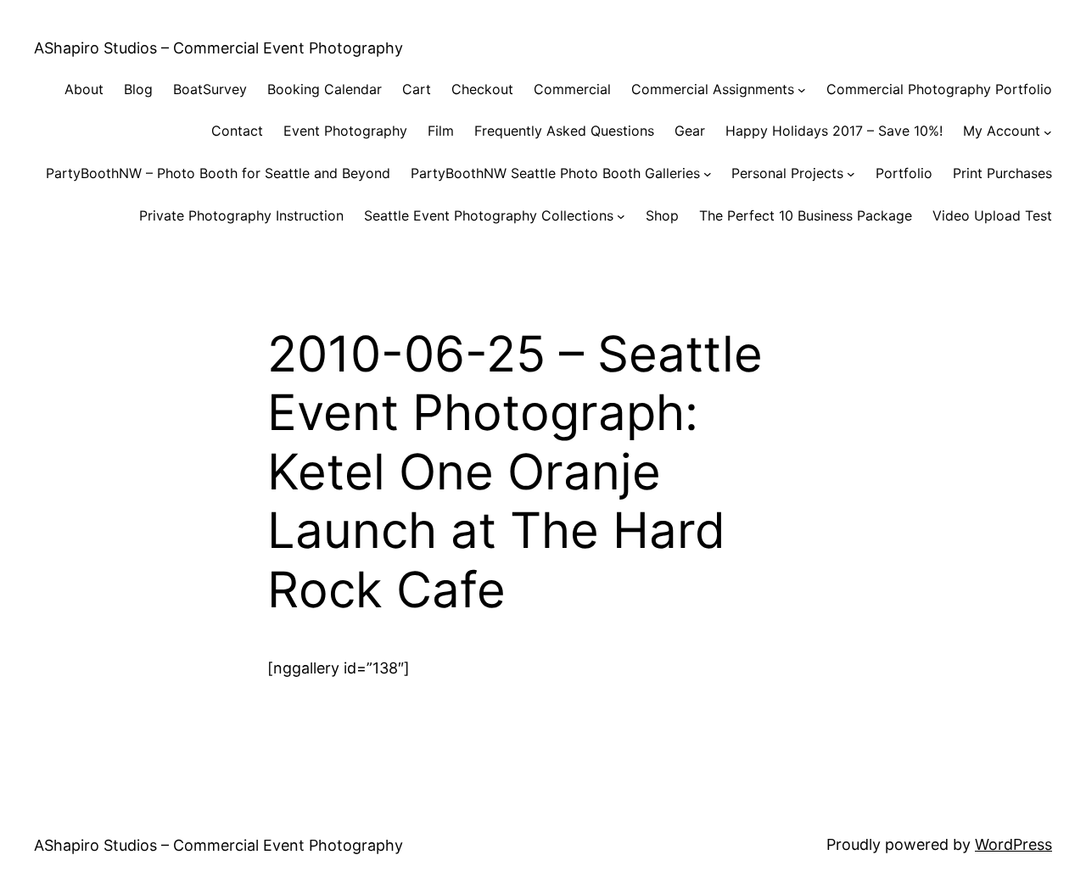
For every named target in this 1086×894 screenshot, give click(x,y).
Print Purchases (1002, 173)
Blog (138, 89)
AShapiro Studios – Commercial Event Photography (218, 48)
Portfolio (904, 173)
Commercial (572, 89)
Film (441, 130)
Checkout (482, 89)
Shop (662, 215)
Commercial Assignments (712, 89)
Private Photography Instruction (241, 215)
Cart (416, 89)
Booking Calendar (324, 89)
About (84, 89)
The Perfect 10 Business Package (805, 215)
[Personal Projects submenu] (851, 174)
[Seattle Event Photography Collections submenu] (621, 216)
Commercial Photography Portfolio (939, 89)
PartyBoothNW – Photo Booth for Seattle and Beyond (218, 173)
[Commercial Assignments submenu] (802, 90)
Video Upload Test (992, 215)
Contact (237, 130)
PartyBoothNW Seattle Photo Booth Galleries (555, 173)
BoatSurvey (210, 89)
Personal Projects (787, 173)
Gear (690, 130)
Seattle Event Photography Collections (488, 215)
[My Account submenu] (1048, 131)
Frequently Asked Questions (564, 130)
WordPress (1013, 844)
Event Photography (345, 130)
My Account (1001, 130)
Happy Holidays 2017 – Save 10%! (834, 130)
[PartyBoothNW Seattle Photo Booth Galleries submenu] (707, 174)
